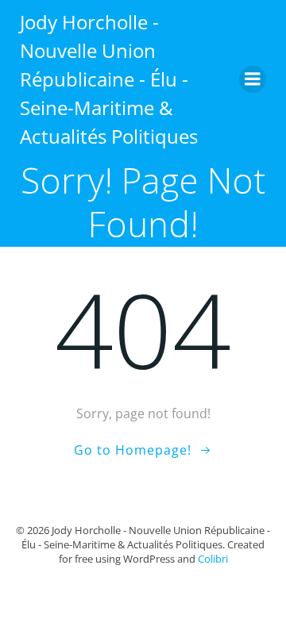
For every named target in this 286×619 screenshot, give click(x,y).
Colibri (213, 559)
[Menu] (252, 79)
